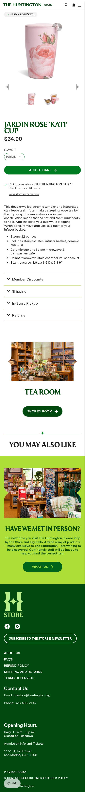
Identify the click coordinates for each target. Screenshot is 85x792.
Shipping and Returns (23, 672)
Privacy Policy (15, 772)
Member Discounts (27, 279)
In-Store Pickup (25, 303)
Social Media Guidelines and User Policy (36, 778)
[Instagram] (17, 626)
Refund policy (16, 665)
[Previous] (7, 87)
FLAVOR (9, 150)
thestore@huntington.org (31, 695)
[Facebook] (7, 626)
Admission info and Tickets (23, 743)
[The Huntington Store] (29, 5)
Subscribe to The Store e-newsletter (40, 638)
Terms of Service (19, 678)
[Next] (78, 87)
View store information (24, 194)
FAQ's (8, 659)
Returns (18, 315)
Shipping (19, 291)
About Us (12, 653)
